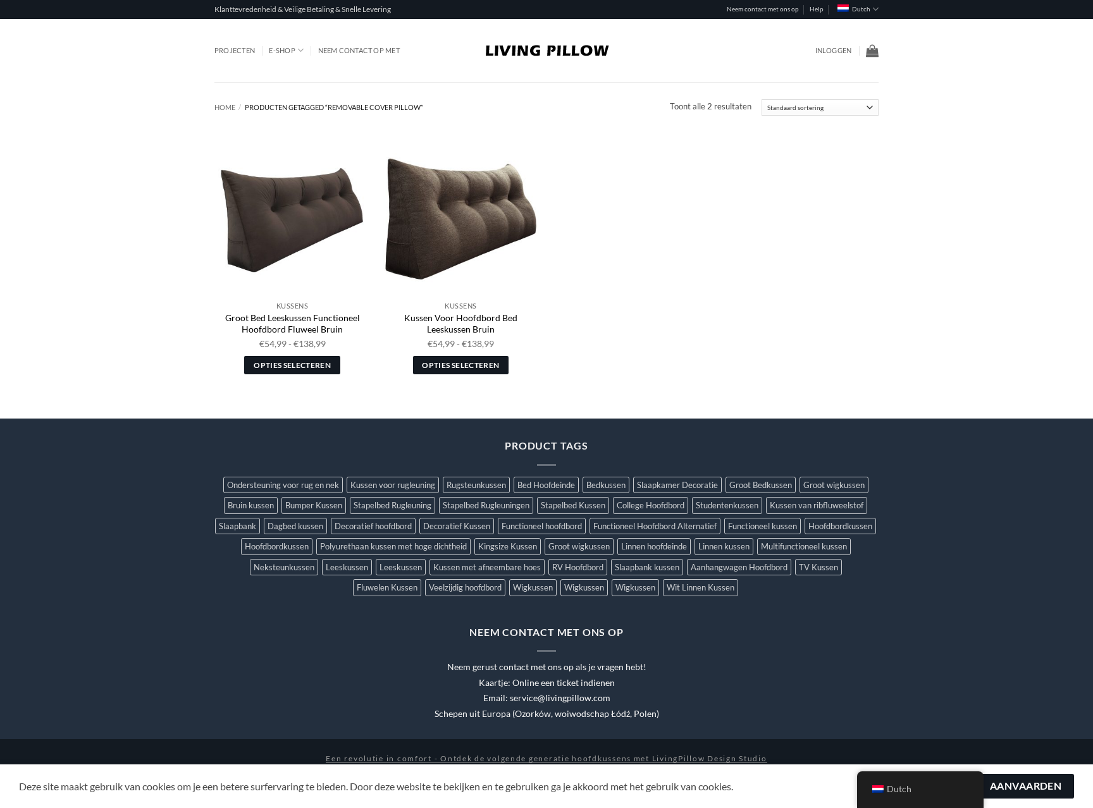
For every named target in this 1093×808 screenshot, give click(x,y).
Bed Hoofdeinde (546, 485)
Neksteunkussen (284, 567)
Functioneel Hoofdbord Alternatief (655, 526)
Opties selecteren (292, 365)
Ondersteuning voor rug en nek (283, 485)
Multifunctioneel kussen (804, 546)
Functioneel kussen (762, 526)
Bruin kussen (251, 505)
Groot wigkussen (834, 485)
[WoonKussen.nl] (547, 50)
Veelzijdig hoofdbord (465, 587)
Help (817, 9)
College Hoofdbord (650, 505)
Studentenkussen (727, 505)
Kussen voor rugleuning (392, 485)
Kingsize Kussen (507, 546)
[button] (833, 51)
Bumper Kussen (313, 505)
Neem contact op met (359, 50)
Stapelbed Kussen (573, 505)
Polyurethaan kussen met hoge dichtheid (393, 546)
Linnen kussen (724, 546)
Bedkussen (606, 485)
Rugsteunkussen (476, 485)
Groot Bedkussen (760, 485)
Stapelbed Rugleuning (392, 505)
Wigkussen (533, 587)
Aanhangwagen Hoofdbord (739, 567)
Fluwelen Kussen (387, 587)
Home (224, 107)
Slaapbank (237, 526)
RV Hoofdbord (577, 567)
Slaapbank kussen (647, 567)
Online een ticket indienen (563, 683)
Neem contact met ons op (763, 9)
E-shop (282, 50)
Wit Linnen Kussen (700, 587)
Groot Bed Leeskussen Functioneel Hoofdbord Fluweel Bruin (292, 323)
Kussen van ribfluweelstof (816, 505)
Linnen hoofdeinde (654, 546)
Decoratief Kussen (456, 526)
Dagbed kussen (295, 526)
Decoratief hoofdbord (373, 526)
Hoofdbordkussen (840, 526)
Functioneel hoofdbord (542, 526)
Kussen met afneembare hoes (487, 567)
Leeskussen (347, 567)
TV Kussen (818, 567)
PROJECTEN (234, 50)
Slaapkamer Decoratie (677, 485)
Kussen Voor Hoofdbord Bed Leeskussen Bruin (460, 323)
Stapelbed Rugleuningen (486, 505)
